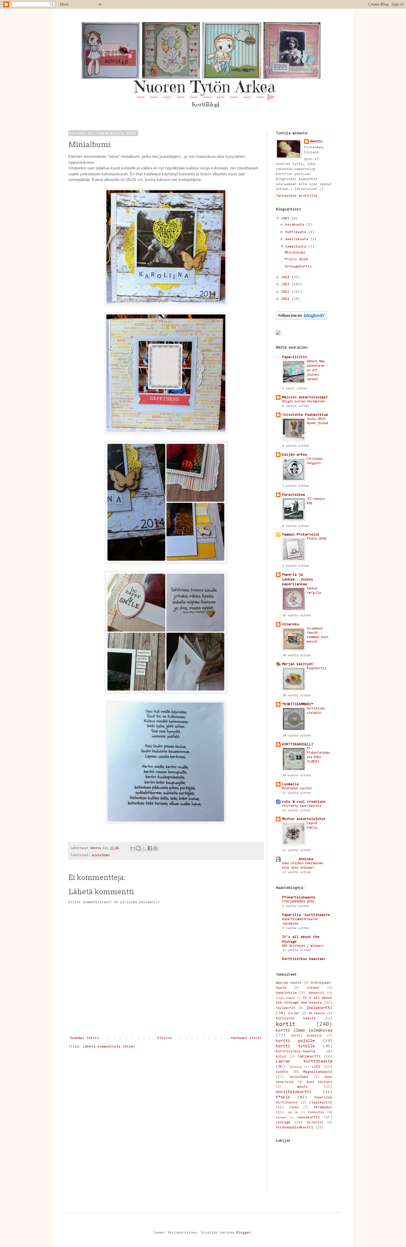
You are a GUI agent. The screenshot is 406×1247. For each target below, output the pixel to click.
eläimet (313, 988)
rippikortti (320, 1102)
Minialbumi (295, 252)
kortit (285, 1024)
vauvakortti (308, 1117)
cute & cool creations (304, 802)
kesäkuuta (295, 224)
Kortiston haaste (296, 1018)
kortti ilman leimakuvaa (304, 1030)
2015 (286, 218)
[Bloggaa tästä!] (138, 848)
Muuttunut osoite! (297, 788)
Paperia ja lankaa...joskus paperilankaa (297, 579)
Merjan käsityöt (297, 664)
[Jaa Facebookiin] (150, 848)
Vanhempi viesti (246, 1038)
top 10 (292, 1112)
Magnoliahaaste (317, 1072)
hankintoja (286, 993)
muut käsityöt (319, 1082)
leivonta (295, 1067)
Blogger (243, 1233)
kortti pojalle (295, 1041)
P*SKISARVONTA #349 (298, 901)
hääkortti (317, 993)
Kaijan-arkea (294, 454)
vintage (283, 1122)
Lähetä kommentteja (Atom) (109, 1046)
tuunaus (281, 1117)
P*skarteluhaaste (298, 897)
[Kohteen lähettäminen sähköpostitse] (133, 848)
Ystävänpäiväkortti (294, 1127)
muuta (302, 1087)
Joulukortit (285, 1008)
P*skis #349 (316, 539)
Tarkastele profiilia (296, 196)
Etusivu (165, 1038)
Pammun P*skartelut (301, 534)
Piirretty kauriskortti (301, 806)
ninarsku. (291, 624)
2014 (286, 277)
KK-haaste (317, 1013)
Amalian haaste (288, 983)
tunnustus (316, 1112)
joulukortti (319, 1008)
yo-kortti (315, 1122)
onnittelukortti (293, 1092)
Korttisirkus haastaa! (304, 959)
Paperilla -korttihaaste (306, 915)
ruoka (293, 1107)
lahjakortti (309, 1056)
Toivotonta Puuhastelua (305, 415)
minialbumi (101, 855)
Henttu (316, 141)
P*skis (283, 1097)
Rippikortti (316, 668)
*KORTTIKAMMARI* (297, 704)
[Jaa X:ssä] (144, 848)
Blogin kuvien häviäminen (303, 401)
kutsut (281, 1056)
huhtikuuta (296, 232)
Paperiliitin (294, 357)
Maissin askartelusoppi (305, 397)
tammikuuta (296, 246)
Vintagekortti (298, 266)
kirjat (293, 1013)
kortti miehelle (306, 1035)
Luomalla (290, 784)
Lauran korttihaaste (304, 1061)
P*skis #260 (296, 259)
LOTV (316, 1067)
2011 (286, 299)
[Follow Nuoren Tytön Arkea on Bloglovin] (301, 319)
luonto (282, 1072)
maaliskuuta (297, 239)
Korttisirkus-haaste (295, 1051)
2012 (286, 292)
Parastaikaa (293, 495)
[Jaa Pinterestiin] (155, 848)
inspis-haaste (285, 998)
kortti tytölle (295, 1046)
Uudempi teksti (84, 1038)
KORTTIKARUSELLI (297, 744)
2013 (286, 284)
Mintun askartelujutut (304, 819)
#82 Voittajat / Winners (302, 946)
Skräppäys (323, 1107)
